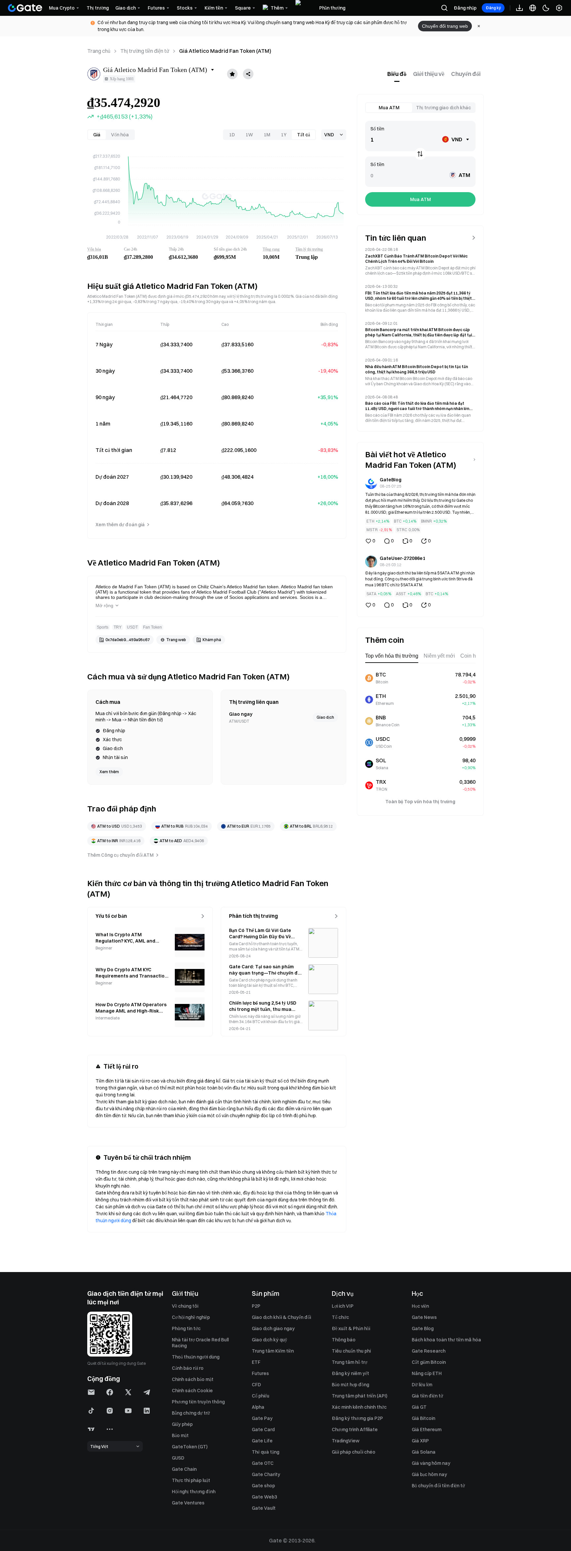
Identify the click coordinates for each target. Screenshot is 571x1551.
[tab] (397, 74)
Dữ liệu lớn (422, 1385)
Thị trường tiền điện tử (144, 51)
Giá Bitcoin (423, 1418)
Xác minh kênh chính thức (359, 1407)
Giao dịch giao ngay (273, 1328)
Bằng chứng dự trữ (191, 1413)
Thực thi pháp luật (191, 1480)
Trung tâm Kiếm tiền (273, 1351)
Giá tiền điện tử (427, 1396)
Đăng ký (493, 7)
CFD (256, 1385)
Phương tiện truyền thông (198, 1402)
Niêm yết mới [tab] (439, 656)
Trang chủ (98, 51)
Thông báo (344, 1340)
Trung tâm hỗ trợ (349, 1362)
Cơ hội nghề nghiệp (191, 1317)
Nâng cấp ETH (427, 1373)
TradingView (346, 1441)
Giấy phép (182, 1424)
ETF (256, 1362)
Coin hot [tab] (470, 656)
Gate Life (262, 1441)
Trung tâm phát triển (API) (359, 1396)
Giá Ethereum (426, 1429)
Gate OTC (263, 1463)
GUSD (178, 1458)
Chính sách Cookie (192, 1391)
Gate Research (428, 1351)
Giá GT (419, 1407)
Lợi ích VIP (343, 1306)
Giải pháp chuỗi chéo (353, 1452)
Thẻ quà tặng (265, 1452)
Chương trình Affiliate (355, 1429)
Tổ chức (340, 1317)
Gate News (424, 1317)
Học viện (420, 1306)
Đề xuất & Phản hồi (351, 1328)
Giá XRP (420, 1441)
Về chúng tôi (185, 1306)
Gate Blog (423, 1328)
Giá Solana (424, 1452)
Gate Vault (264, 1508)
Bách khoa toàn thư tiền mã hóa (446, 1340)
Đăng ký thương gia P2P (357, 1418)
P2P (256, 1306)
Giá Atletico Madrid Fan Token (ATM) (225, 51)
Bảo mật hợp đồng (350, 1385)
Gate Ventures (188, 1503)
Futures (260, 1373)
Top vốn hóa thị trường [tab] (391, 656)
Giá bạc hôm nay (429, 1474)
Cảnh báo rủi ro (188, 1368)
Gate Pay (262, 1418)
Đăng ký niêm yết (350, 1373)
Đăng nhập (465, 8)
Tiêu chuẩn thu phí (351, 1351)
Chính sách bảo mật (192, 1379)
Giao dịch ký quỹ (269, 1340)
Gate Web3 (264, 1497)
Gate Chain (184, 1469)
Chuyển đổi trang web (445, 26)
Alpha (258, 1407)
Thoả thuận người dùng (195, 1357)
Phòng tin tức (186, 1328)
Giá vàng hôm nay (431, 1463)
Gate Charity (266, 1474)
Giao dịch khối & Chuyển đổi (281, 1317)
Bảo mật (180, 1435)
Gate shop (263, 1486)
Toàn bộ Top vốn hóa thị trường (420, 802)
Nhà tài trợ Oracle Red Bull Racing (200, 1343)
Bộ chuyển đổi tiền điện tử (438, 1486)
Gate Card (263, 1429)
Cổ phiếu (260, 1396)
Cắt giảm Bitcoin (429, 1362)
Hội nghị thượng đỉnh (193, 1492)
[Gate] (25, 8)
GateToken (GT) (190, 1447)
